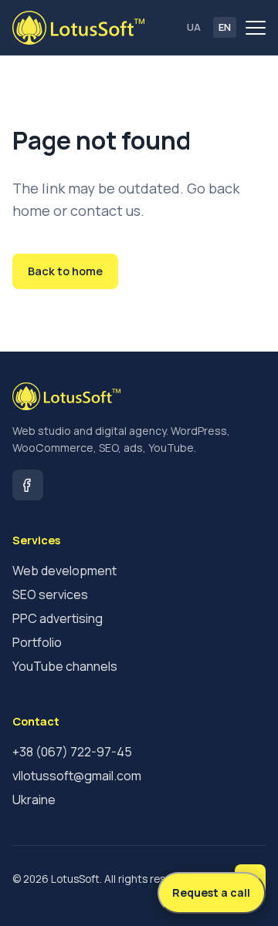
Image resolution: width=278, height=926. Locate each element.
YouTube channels (64, 666)
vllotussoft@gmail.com (76, 775)
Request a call (211, 892)
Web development (64, 570)
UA (194, 27)
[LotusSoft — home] (78, 28)
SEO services (50, 594)
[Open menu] (256, 28)
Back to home (65, 270)
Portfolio (37, 642)
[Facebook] (27, 485)
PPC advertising (57, 618)
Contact (160, 270)
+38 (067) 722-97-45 (72, 751)
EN (225, 27)
